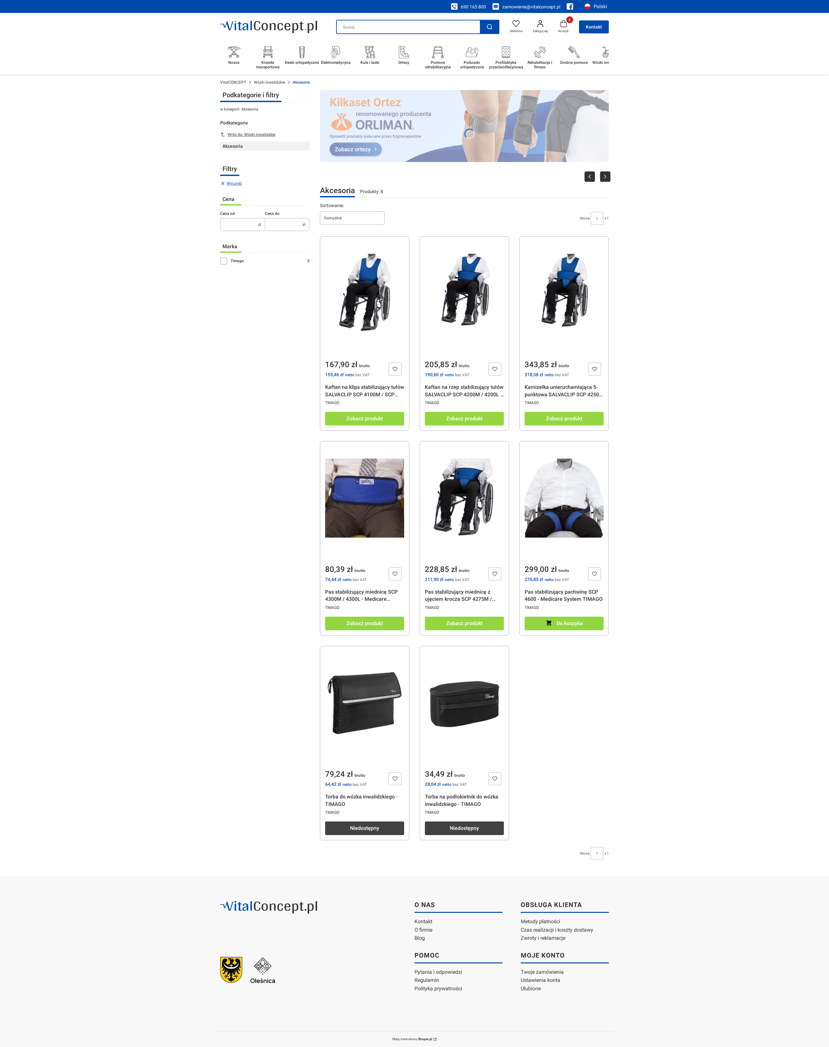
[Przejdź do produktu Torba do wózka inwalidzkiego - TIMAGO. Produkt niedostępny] (364, 721)
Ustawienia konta (540, 980)
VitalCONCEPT (233, 82)
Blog (419, 938)
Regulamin (426, 980)
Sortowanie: (332, 205)
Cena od (227, 213)
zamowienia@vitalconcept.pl (531, 6)
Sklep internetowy (412, 1039)
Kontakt (594, 26)
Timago (237, 261)
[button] (489, 27)
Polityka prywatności (438, 988)
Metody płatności (540, 921)
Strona (584, 218)
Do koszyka (570, 623)
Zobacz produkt (364, 418)
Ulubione (531, 988)
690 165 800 (473, 6)
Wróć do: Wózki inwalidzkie (251, 134)
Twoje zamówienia (542, 972)
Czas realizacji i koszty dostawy (557, 930)
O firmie (423, 930)
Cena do (272, 213)
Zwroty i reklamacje (543, 938)
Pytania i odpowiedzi (438, 972)
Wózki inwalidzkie (269, 82)
